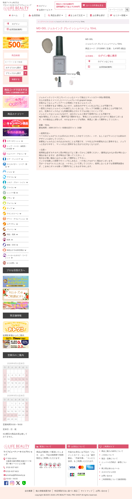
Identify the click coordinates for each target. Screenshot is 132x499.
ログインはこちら (105, 61)
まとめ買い (11, 263)
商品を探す (56, 15)
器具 (9, 240)
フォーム (10, 203)
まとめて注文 (76, 15)
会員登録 (35, 15)
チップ (10, 208)
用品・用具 (11, 234)
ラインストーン (13, 214)
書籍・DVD (11, 245)
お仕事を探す (98, 15)
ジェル (51, 22)
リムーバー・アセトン (15, 154)
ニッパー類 (11, 193)
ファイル (10, 187)
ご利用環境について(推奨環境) (113, 479)
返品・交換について (109, 458)
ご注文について (107, 455)
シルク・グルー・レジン (16, 182)
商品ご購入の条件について (112, 451)
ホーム (14, 15)
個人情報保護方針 (43, 491)
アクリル (10, 177)
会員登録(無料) (105, 67)
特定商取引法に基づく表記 (66, 491)
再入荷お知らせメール (110, 468)
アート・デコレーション (16, 219)
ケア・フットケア (14, 159)
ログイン (42, 6)
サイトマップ (86, 491)
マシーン (10, 229)
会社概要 (28, 491)
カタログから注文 (108, 472)
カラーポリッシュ (14, 141)
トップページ (42, 22)
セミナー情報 (119, 15)
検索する (16, 79)
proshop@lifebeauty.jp (15, 475)
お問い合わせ (106, 476)
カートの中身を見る (94, 5)
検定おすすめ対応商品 (15, 250)
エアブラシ (11, 224)
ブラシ (10, 198)
